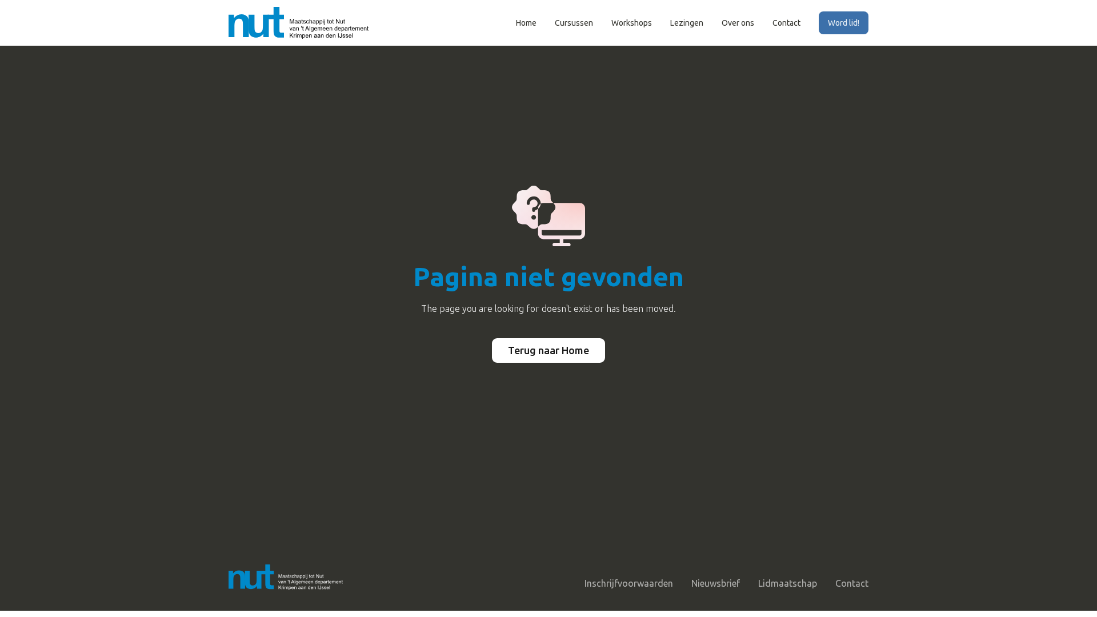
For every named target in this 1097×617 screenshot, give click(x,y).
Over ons (738, 22)
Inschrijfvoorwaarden (628, 583)
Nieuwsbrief (715, 583)
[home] (299, 23)
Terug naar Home (548, 350)
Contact (786, 22)
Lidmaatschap (787, 583)
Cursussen (574, 22)
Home (526, 22)
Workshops (631, 22)
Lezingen (686, 22)
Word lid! (843, 22)
